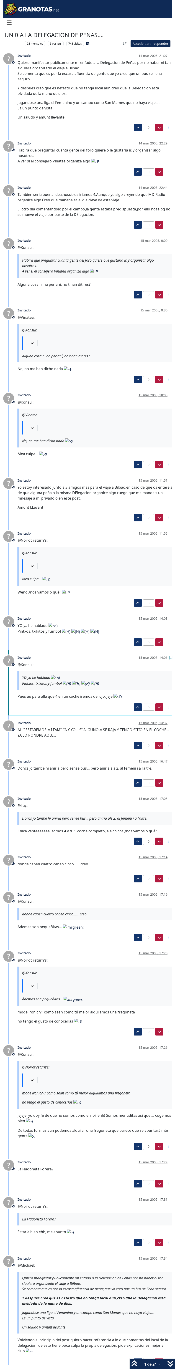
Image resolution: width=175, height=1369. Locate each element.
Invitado (24, 55)
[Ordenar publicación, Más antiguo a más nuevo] (125, 43)
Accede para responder (150, 43)
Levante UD (13, 43)
